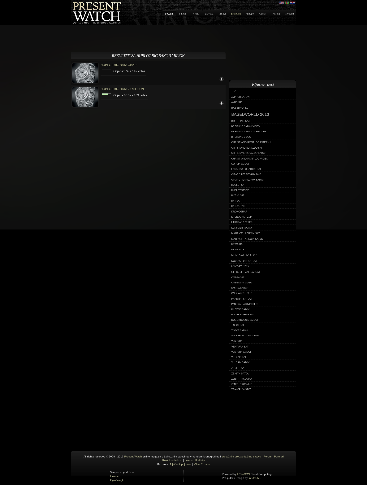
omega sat (237, 277)
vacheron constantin (245, 335)
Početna (169, 13)
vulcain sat (238, 357)
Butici (222, 13)
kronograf (239, 211)
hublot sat (238, 185)
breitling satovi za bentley (248, 131)
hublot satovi (240, 190)
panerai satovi (241, 298)
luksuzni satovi (242, 227)
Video (196, 13)
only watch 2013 (241, 293)
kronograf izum (241, 217)
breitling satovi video (245, 126)
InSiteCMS (243, 474)
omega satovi (239, 288)
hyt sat (236, 200)
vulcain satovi (240, 362)
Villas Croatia (202, 464)
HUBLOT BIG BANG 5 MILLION (122, 89)
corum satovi (240, 164)
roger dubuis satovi (244, 320)
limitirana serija (242, 222)
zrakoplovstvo (241, 389)
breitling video (241, 137)
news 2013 (237, 249)
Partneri (279, 456)
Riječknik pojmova (181, 464)
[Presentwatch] (281, 3)
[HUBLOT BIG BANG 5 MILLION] (85, 96)
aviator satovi (240, 97)
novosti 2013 (240, 266)
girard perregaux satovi (247, 179)
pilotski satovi (240, 309)
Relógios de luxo (172, 460)
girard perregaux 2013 (246, 174)
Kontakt (289, 13)
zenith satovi (240, 373)
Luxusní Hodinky (195, 460)
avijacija (236, 102)
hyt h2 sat (237, 195)
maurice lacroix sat (245, 233)
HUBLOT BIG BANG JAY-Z (119, 65)
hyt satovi (237, 206)
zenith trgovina (241, 379)
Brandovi (236, 13)
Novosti (209, 13)
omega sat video (241, 282)
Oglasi (262, 13)
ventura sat (239, 346)
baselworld (239, 107)
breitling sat (240, 121)
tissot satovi (239, 330)
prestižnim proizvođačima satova (241, 456)
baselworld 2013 (250, 114)
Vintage (249, 13)
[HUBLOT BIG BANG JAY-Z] (85, 72)
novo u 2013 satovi (244, 261)
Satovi (182, 13)
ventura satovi (241, 352)
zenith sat (238, 368)
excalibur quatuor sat (246, 169)
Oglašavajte (117, 480)
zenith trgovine (241, 384)
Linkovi (114, 476)
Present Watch (133, 456)
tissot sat (237, 325)
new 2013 (237, 244)
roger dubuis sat (242, 314)
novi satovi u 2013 (245, 255)
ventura (236, 341)
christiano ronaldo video (249, 158)
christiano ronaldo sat (246, 147)
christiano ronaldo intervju (251, 142)
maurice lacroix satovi (247, 239)
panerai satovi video (244, 304)
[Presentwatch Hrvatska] (292, 3)
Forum (276, 13)
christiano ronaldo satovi (248, 153)
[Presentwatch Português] (287, 3)
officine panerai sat (245, 272)
